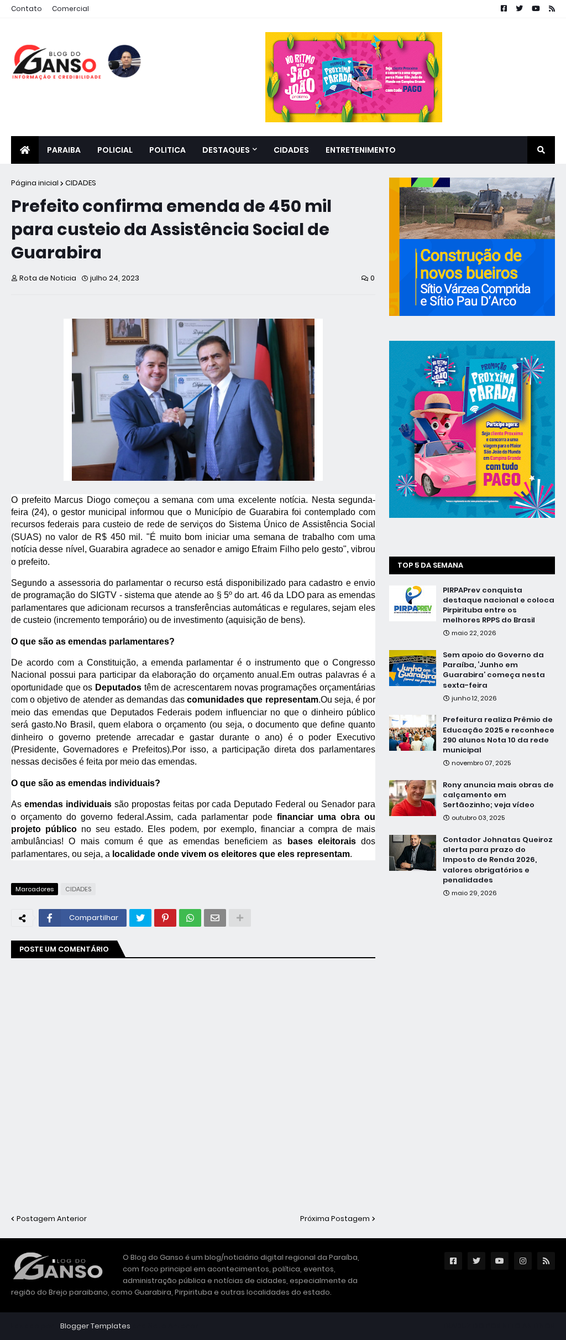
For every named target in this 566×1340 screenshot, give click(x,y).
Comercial (70, 8)
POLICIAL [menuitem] (115, 149)
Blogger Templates (95, 1326)
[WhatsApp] (190, 918)
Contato (26, 8)
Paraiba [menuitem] (64, 149)
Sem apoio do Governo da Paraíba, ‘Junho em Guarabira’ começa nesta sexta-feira (494, 670)
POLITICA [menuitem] (167, 149)
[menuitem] (25, 150)
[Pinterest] (165, 918)
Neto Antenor (173, 1326)
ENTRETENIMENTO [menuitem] (361, 149)
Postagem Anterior (52, 1218)
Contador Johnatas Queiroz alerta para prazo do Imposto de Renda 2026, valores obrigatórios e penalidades (498, 860)
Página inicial (35, 183)
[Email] (215, 918)
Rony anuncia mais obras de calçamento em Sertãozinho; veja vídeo (498, 795)
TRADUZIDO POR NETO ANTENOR (499, 1326)
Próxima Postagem (335, 1218)
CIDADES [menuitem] (291, 149)
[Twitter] (140, 918)
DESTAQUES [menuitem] (226, 149)
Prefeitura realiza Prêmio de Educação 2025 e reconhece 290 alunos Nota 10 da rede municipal (498, 735)
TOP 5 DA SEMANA (430, 565)
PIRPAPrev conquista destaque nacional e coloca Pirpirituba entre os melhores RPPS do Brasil (498, 605)
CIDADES (80, 183)
